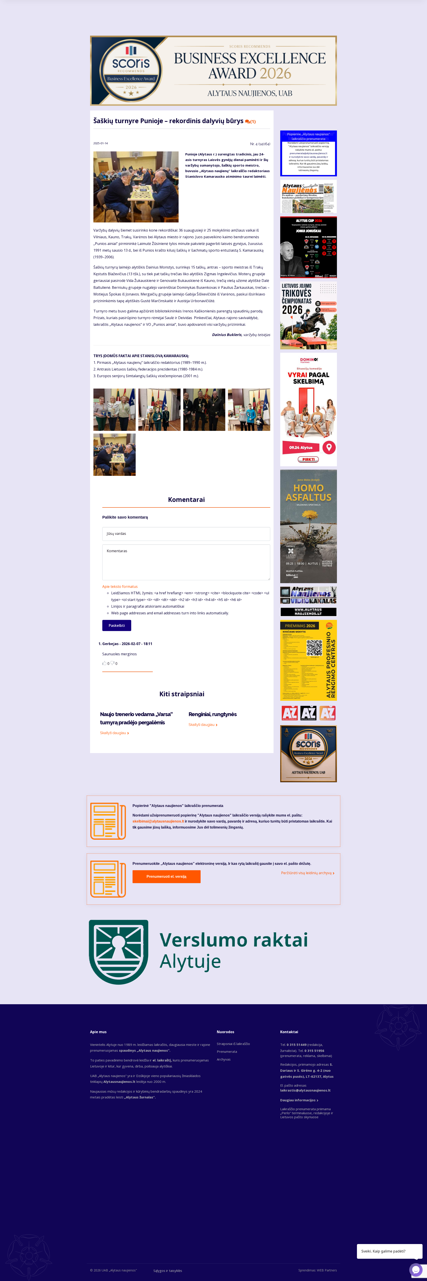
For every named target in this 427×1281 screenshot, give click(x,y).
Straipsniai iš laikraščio (233, 1043)
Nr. (260, 144)
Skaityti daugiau (113, 733)
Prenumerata (227, 1051)
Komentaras (117, 550)
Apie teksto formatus (120, 586)
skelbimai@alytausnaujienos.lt (158, 821)
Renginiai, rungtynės (213, 714)
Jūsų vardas (116, 533)
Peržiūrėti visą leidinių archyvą (306, 872)
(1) (253, 121)
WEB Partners (327, 1270)
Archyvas (224, 1059)
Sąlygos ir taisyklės (167, 1270)
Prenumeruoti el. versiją (166, 876)
